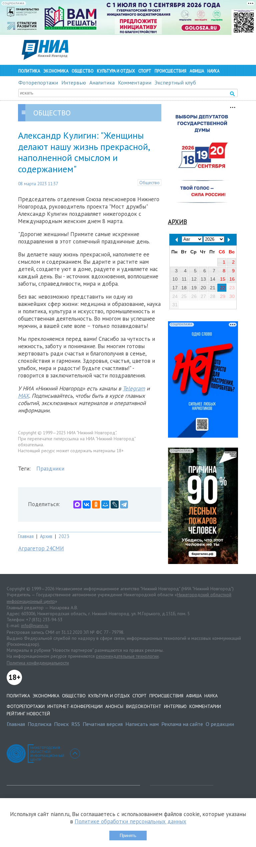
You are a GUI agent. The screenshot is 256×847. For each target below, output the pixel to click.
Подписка (39, 724)
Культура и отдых (116, 71)
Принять (128, 835)
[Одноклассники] (96, 504)
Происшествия (170, 71)
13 (203, 279)
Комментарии (134, 82)
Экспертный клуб (175, 82)
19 (194, 287)
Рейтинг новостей (28, 714)
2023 (64, 536)
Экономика (55, 71)
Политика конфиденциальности (38, 663)
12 (194, 279)
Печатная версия (103, 724)
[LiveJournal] (115, 504)
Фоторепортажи (38, 82)
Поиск (61, 724)
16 (232, 279)
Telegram (134, 388)
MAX (23, 395)
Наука (213, 71)
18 (184, 287)
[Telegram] (124, 504)
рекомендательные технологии (127, 656)
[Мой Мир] (105, 504)
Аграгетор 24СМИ (41, 548)
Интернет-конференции (75, 706)
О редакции (220, 724)
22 (222, 287)
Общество (83, 71)
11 (184, 279)
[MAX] (77, 504)
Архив (46, 536)
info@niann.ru (34, 626)
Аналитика (102, 82)
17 (175, 287)
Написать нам (142, 724)
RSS (75, 724)
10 (175, 279)
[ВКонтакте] (87, 504)
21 (212, 287)
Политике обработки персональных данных (130, 821)
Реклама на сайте (182, 724)
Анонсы (114, 706)
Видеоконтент (143, 706)
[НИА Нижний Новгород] (45, 58)
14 (212, 279)
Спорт (144, 71)
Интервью (73, 82)
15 (222, 279)
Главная (26, 536)
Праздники (50, 468)
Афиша (197, 71)
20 (203, 287)
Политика (29, 71)
